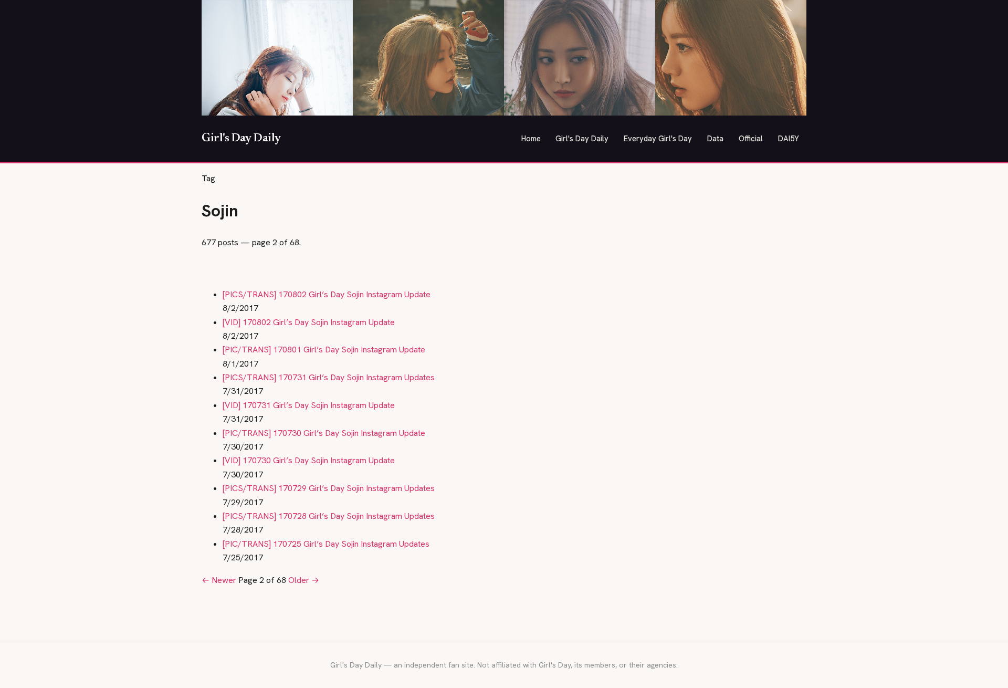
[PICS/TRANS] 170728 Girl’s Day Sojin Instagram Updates (329, 516)
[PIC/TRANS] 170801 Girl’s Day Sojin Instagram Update (324, 349)
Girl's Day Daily (241, 138)
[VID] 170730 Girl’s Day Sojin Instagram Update (309, 460)
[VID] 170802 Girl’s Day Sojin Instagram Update (309, 322)
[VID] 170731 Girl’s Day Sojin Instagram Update (309, 405)
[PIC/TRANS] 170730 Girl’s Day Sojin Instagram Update (324, 433)
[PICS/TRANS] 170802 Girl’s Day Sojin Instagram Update (326, 294)
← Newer (219, 580)
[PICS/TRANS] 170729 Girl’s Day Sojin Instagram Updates (329, 488)
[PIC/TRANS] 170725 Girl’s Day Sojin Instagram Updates (326, 543)
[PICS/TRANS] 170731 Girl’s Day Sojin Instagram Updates (329, 377)
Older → (303, 580)
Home (531, 138)
